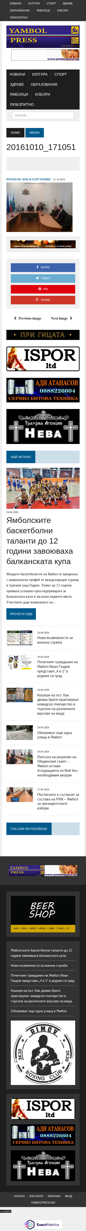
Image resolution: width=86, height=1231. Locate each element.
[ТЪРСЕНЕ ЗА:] (43, 115)
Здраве (68, 3)
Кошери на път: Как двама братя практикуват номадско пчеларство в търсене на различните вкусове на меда (58, 704)
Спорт (51, 3)
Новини (15, 3)
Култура (34, 3)
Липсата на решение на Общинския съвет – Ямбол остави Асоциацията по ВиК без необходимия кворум (57, 766)
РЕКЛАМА (54, 1196)
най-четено (21, 457)
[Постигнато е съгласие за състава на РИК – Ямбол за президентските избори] (19, 799)
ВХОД (68, 1196)
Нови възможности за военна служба (39, 965)
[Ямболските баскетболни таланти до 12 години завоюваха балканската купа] (43, 506)
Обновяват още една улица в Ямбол (39, 1011)
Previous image (30, 318)
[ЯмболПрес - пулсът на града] (43, 37)
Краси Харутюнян (36, 179)
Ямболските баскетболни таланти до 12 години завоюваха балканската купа (39, 541)
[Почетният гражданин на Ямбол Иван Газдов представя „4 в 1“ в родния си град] (19, 666)
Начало (19, 1196)
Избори (62, 10)
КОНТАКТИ (36, 1196)
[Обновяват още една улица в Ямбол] (19, 737)
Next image (59, 318)
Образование (20, 10)
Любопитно (19, 17)
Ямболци (43, 10)
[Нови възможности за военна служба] (19, 642)
